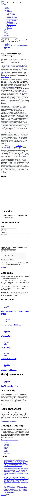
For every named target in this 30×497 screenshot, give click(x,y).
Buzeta (2, 77)
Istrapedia (3, 495)
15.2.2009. (7, 306)
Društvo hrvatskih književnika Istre (13, 463)
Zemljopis (10, 26)
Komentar (4, 232)
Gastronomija (10, 13)
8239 (5, 308)
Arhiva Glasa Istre (9, 492)
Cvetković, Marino (9, 370)
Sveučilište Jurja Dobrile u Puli (12, 482)
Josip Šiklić (7, 44)
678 (5, 366)
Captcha (3, 252)
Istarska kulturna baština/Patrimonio (13, 468)
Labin (20, 107)
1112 (5, 344)
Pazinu (16, 60)
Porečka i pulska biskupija (11, 473)
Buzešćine (8, 66)
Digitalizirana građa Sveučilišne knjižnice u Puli (16, 465)
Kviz (5, 32)
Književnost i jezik (12, 16)
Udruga (7, 166)
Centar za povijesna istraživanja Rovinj (15, 478)
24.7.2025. (7, 331)
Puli (12, 87)
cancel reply (4, 267)
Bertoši (23, 91)
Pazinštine (24, 66)
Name (2, 226)
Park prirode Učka (13, 487)
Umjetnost (10, 22)
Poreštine (3, 68)
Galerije (6, 29)
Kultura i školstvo (12, 17)
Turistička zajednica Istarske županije (16, 480)
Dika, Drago (6, 347)
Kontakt (6, 34)
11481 (5, 321)
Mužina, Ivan (6, 336)
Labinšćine (18, 66)
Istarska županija (8, 486)
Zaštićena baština (11, 25)
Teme (5, 31)
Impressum (7, 35)
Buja (11, 77)
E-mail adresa (4, 229)
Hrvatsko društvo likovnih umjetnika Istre (16, 469)
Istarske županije (22, 156)
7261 (5, 48)
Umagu (20, 138)
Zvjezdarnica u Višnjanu (18, 471)
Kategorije (7, 10)
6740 (5, 382)
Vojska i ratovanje (12, 23)
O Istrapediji (7, 8)
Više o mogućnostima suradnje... (9, 440)
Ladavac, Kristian (8, 359)
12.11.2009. (7, 320)
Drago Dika (7, 147)
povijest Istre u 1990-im (11, 325)
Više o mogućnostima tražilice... (9, 421)
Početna (6, 7)
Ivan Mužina (19, 146)
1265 (5, 332)
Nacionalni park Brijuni (16, 489)
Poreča (7, 77)
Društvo (9, 11)
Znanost (9, 28)
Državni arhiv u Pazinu (14, 464)
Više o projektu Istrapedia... (8, 404)
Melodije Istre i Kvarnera (20, 490)
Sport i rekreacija (11, 20)
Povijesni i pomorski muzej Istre (12, 477)
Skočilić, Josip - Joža (9, 386)
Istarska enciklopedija (9, 460)
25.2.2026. (7, 365)
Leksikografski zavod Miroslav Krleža (18, 461)
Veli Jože (3, 72)
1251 (5, 355)
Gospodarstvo (11, 14)
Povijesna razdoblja (12, 19)
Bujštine (3, 66)
